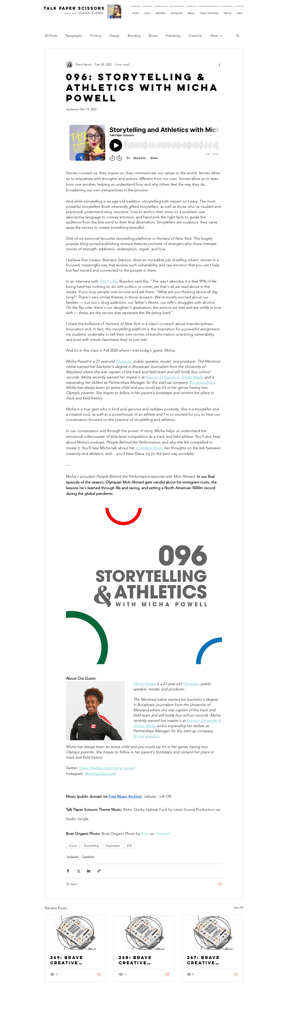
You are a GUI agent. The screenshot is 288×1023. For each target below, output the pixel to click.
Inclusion (72, 856)
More (214, 36)
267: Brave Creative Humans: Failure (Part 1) (212, 960)
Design (114, 36)
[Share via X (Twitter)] (78, 871)
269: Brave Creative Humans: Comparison (69, 960)
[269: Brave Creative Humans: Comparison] (75, 933)
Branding (134, 36)
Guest (73, 846)
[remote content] (144, 143)
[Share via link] (99, 871)
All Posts (51, 36)
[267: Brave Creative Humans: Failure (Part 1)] (212, 933)
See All (238, 907)
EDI (129, 846)
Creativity (195, 36)
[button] (238, 35)
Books (153, 36)
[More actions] (219, 64)
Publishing (173, 36)
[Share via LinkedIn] (89, 871)
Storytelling (91, 846)
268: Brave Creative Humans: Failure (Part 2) (140, 960)
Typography (73, 36)
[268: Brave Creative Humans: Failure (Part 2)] (144, 933)
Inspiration (113, 846)
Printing (95, 36)
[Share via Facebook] (68, 871)
